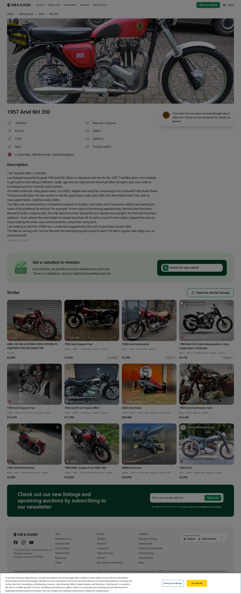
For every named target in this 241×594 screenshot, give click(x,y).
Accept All (196, 583)
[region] (120, 583)
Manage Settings (173, 583)
